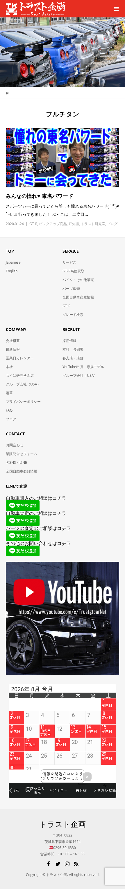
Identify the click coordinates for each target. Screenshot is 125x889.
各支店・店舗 (73, 358)
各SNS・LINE (16, 462)
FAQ (9, 410)
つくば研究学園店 (20, 375)
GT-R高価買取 (73, 271)
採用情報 (69, 340)
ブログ (112, 223)
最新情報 (13, 349)
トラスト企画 (62, 824)
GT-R (33, 223)
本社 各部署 (73, 349)
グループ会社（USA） (23, 384)
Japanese (13, 262)
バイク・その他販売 (78, 279)
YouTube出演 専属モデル (83, 366)
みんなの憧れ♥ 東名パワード (39, 195)
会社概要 (13, 340)
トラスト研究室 (93, 223)
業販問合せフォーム (21, 453)
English (11, 271)
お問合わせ (14, 445)
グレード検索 (73, 314)
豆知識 (74, 223)
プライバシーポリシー (23, 401)
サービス (69, 262)
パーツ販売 (71, 288)
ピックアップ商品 (53, 223)
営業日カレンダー (20, 358)
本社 (9, 366)
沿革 (9, 392)
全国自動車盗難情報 (78, 297)
